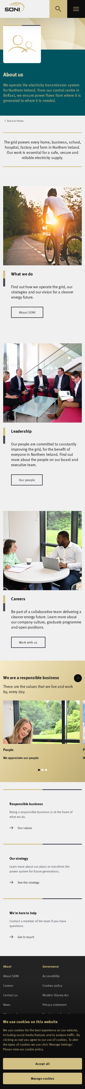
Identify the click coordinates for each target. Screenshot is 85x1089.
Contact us (10, 995)
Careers (8, 985)
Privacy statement (54, 1004)
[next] (78, 678)
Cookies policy (52, 985)
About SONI (27, 312)
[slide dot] (39, 770)
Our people (27, 480)
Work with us (28, 642)
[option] (41, 732)
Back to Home (15, 121)
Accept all (42, 1063)
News (6, 1004)
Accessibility (51, 976)
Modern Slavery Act (55, 995)
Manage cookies (42, 1078)
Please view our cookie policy (23, 1049)
